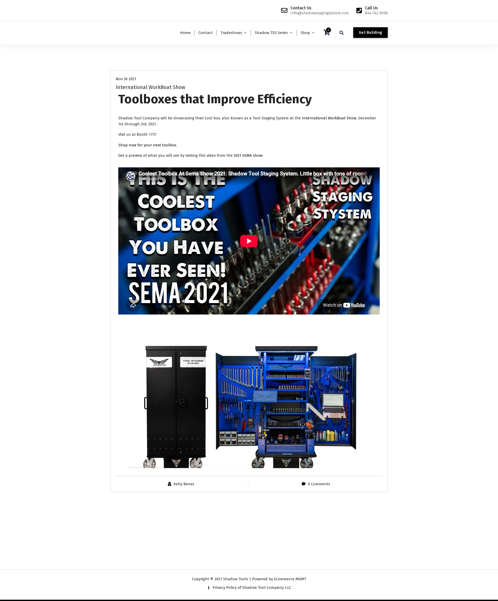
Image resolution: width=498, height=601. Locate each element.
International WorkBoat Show (150, 87)
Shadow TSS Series (271, 32)
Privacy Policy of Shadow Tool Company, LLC (252, 587)
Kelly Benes (184, 484)
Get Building (370, 32)
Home (185, 32)
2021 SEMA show (248, 155)
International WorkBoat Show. (330, 118)
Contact (205, 32)
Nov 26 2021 (126, 79)
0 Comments (319, 484)
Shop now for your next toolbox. (147, 145)
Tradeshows (231, 32)
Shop (305, 32)
